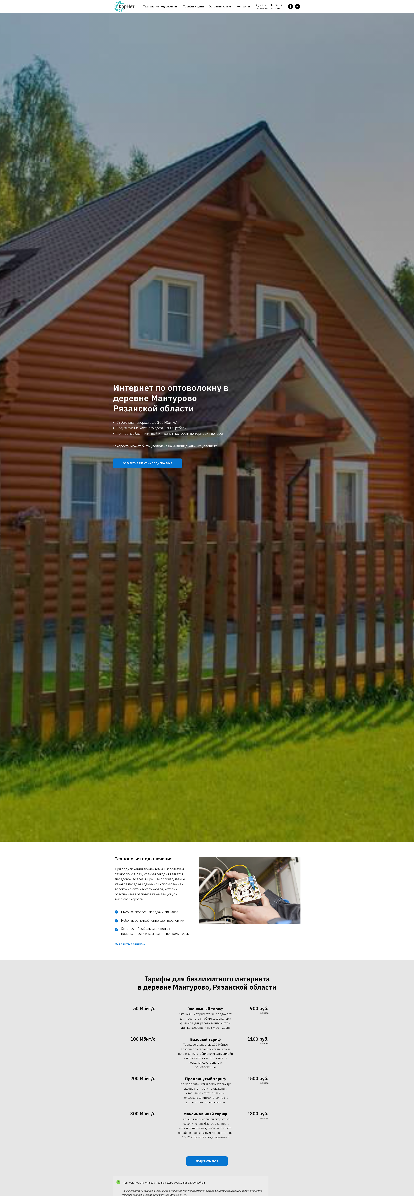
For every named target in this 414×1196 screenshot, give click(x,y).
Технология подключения (160, 6)
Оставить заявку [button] (220, 6)
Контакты (243, 6)
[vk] (297, 6)
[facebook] (290, 6)
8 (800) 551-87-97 (268, 5)
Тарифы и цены (193, 6)
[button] (147, 463)
